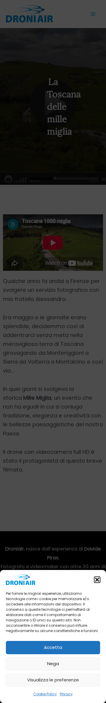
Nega (53, 663)
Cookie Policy (45, 693)
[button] (97, 580)
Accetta (53, 647)
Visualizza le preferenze (53, 680)
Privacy (66, 693)
